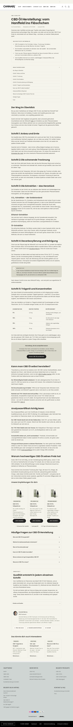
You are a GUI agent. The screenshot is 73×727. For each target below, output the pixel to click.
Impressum (34, 724)
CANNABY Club (7, 679)
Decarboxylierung (34, 248)
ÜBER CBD (46, 6)
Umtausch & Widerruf (62, 724)
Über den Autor (20, 628)
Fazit (14, 99)
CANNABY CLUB (37, 6)
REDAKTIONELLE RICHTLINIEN (37, 679)
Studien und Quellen (18, 603)
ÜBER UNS (52, 6)
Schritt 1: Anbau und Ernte (19, 73)
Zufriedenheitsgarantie (36, 677)
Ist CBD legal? (7, 704)
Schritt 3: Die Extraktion (18, 79)
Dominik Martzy (17, 26)
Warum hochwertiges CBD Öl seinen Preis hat (23, 94)
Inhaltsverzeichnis (19, 67)
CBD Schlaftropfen (61, 677)
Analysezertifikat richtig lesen (20, 91)
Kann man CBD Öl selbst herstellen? (21, 88)
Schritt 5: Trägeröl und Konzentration (21, 85)
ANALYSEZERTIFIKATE (35, 674)
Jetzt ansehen (19, 520)
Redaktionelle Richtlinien (35, 628)
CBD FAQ (32, 671)
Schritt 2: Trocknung (17, 76)
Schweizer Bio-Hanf (17, 153)
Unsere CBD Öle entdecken (36, 356)
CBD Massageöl (60, 679)
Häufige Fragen (16, 97)
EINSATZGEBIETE (27, 6)
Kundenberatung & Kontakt (11, 682)
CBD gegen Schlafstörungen (11, 707)
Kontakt (49, 628)
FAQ (55, 693)
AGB (40, 724)
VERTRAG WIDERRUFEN (8, 724)
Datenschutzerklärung (49, 724)
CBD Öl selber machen (45, 374)
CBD (32, 121)
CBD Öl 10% (59, 674)
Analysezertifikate (26, 450)
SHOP (19, 6)
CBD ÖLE (58, 671)
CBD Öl (22, 402)
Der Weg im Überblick (18, 70)
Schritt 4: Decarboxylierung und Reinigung (23, 82)
